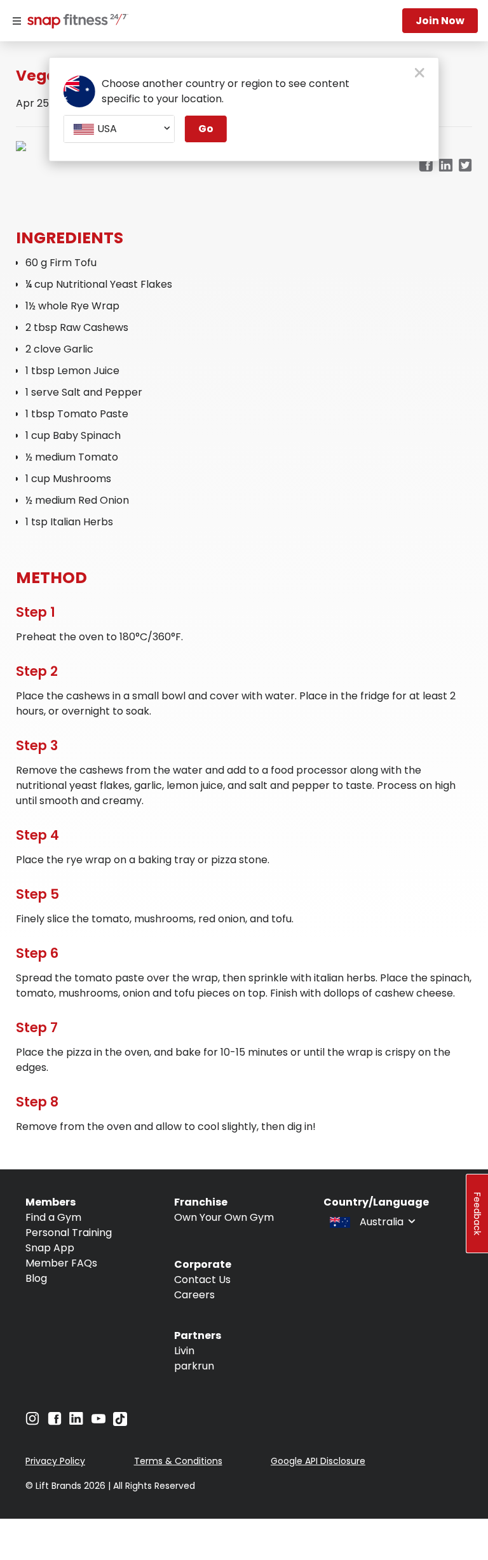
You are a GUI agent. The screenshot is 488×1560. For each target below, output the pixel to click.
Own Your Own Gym (224, 1217)
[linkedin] (445, 166)
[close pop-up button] (419, 73)
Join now (440, 20)
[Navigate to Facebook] (55, 1422)
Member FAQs (61, 1263)
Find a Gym (53, 1217)
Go (206, 128)
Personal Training (68, 1232)
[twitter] (465, 166)
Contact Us (202, 1279)
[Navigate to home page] (75, 22)
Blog (36, 1278)
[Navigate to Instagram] (32, 1422)
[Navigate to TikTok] (120, 1422)
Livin (184, 1350)
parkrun (194, 1366)
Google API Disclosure (318, 1461)
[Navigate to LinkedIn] (76, 1421)
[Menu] (17, 21)
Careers (194, 1295)
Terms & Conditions (178, 1461)
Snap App (49, 1248)
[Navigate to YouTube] (98, 1422)
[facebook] (426, 166)
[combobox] (119, 129)
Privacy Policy (55, 1461)
